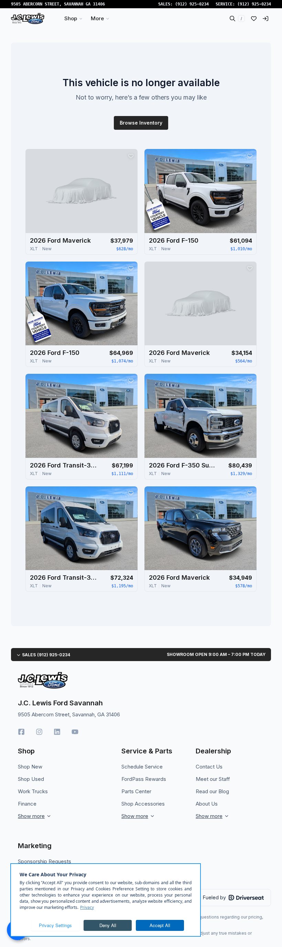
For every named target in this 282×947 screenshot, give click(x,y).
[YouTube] (75, 731)
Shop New (30, 766)
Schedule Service (142, 766)
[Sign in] (265, 18)
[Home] (27, 18)
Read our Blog (212, 791)
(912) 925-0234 (192, 4)
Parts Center (136, 791)
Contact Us (209, 766)
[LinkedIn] (57, 731)
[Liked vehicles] (253, 18)
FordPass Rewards (143, 779)
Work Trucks (33, 791)
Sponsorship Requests (44, 861)
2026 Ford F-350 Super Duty (183, 465)
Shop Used (31, 779)
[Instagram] (39, 731)
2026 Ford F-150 (173, 240)
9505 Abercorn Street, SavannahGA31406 (58, 4)
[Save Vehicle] (130, 156)
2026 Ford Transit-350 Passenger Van (64, 465)
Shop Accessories (143, 803)
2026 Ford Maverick (60, 240)
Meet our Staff (213, 779)
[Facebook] (21, 731)
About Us (207, 803)
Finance (27, 803)
